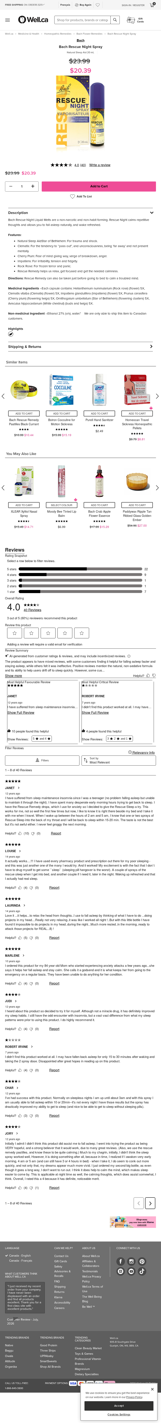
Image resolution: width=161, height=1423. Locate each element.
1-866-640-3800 (14, 1388)
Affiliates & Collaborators (90, 1263)
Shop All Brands (50, 1367)
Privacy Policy (134, 1397)
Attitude (10, 1361)
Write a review (99, 164)
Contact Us (61, 1256)
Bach (80, 40)
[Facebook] (120, 1261)
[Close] (152, 1389)
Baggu (9, 1350)
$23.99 (79, 61)
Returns (59, 1292)
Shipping (60, 1286)
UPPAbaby (46, 1356)
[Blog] (120, 1271)
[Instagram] (131, 1261)
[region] (119, 1402)
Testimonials (90, 1271)
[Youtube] (131, 1271)
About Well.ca (91, 1256)
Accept (119, 1406)
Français (65, 5)
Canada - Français (20, 1260)
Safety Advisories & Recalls (62, 1271)
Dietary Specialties (87, 1374)
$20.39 (80, 70)
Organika (11, 1367)
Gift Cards (60, 1261)
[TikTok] (142, 1271)
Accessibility (62, 1302)
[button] (10, 186)
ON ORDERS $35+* (25, 5)
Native (9, 1345)
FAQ (57, 1281)
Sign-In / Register (133, 5)
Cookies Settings (119, 1415)
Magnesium (82, 1369)
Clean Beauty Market (88, 1348)
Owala (9, 1356)
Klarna (58, 1297)
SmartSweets (48, 1361)
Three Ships (48, 1350)
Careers (59, 1308)
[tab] (80, 212)
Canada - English (20, 1255)
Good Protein (48, 1345)
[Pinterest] (142, 1261)
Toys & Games (84, 1354)
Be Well (88, 1307)
